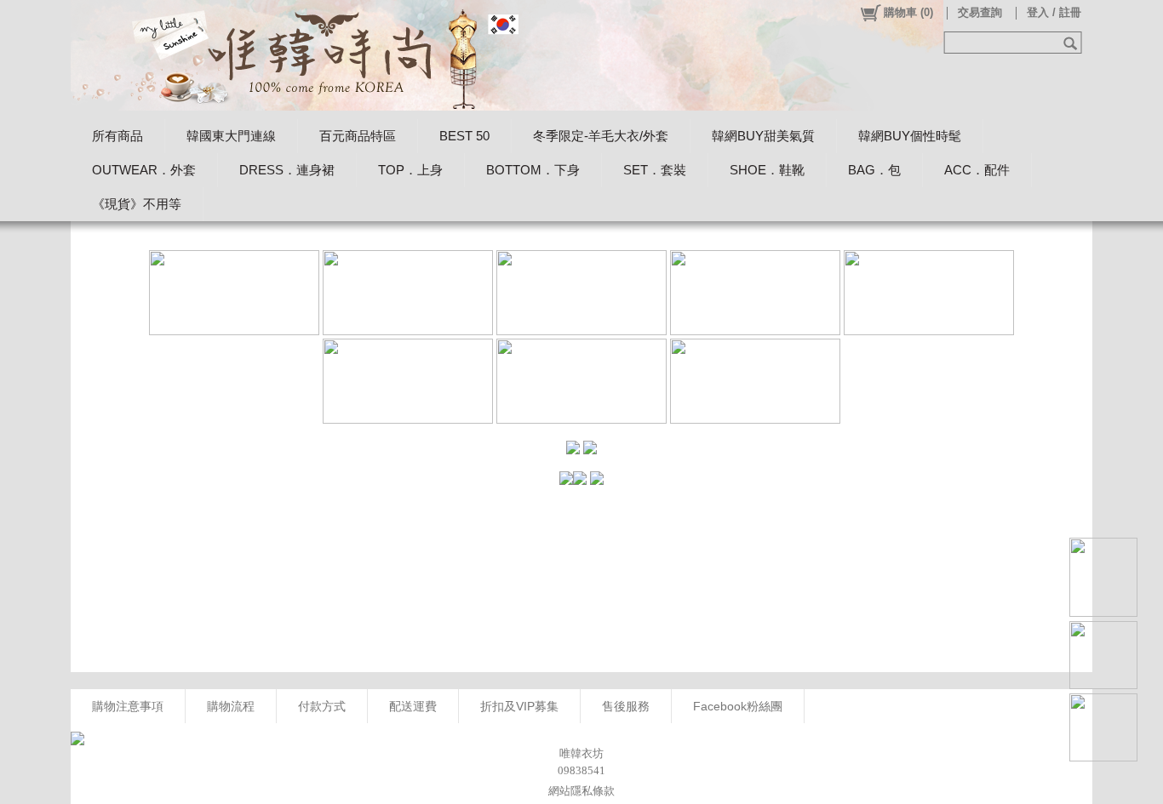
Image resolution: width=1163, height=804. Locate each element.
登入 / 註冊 (1054, 12)
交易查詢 (980, 12)
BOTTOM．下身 (533, 170)
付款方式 (322, 706)
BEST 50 (464, 135)
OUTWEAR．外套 (144, 170)
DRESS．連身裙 (287, 170)
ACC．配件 (977, 170)
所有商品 (117, 135)
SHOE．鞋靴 (767, 170)
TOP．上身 (410, 170)
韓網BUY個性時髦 (909, 135)
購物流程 (231, 706)
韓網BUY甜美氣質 (763, 135)
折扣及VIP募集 (519, 706)
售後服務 (626, 706)
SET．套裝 (654, 170)
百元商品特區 (357, 135)
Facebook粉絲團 (737, 706)
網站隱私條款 (581, 790)
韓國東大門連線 (231, 135)
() (908, 12)
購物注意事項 (127, 706)
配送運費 (413, 706)
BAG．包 (874, 170)
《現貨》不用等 (136, 204)
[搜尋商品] (1072, 42)
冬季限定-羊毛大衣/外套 (600, 135)
